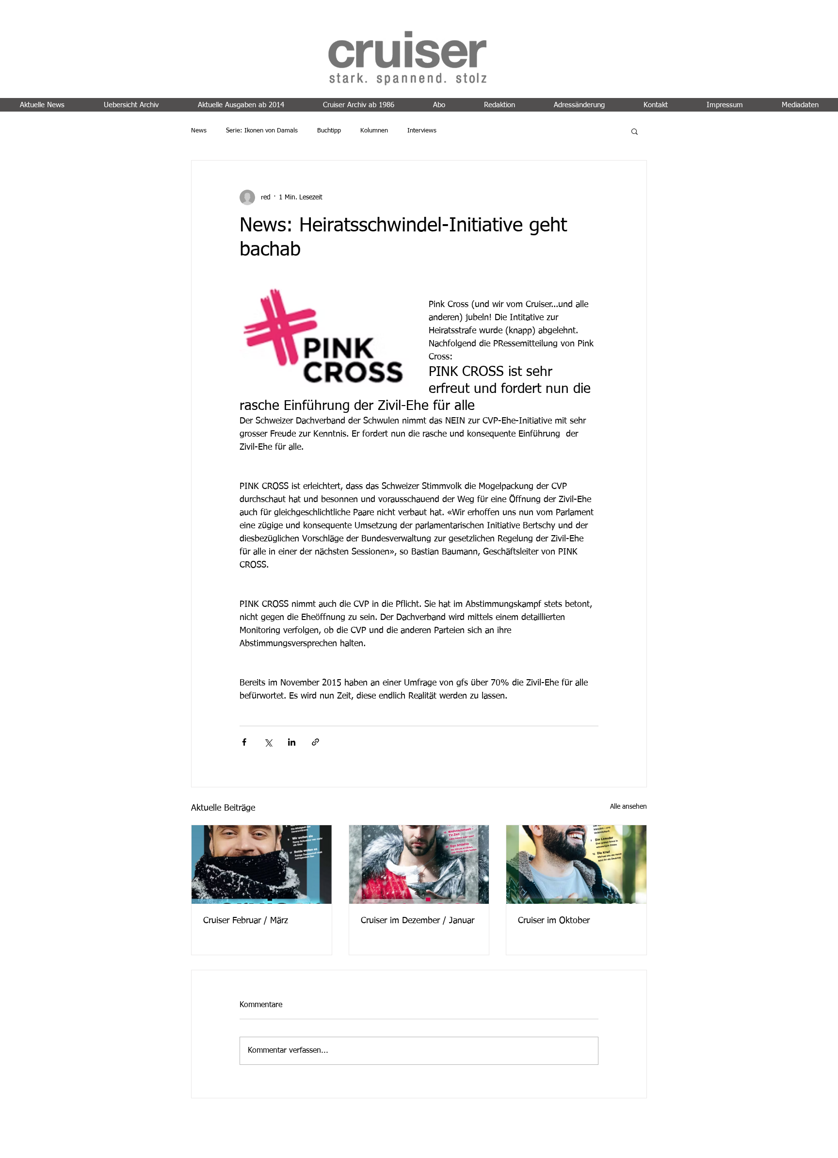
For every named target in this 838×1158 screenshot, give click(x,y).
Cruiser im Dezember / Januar (417, 920)
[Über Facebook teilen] (244, 742)
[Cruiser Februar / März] (262, 864)
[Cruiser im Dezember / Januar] (419, 864)
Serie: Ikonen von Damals (262, 131)
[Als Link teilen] (315, 742)
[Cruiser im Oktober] (576, 864)
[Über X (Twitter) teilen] (268, 742)
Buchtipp (329, 131)
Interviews (421, 131)
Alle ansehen (628, 806)
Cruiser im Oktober (554, 920)
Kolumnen (374, 131)
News (199, 131)
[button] (634, 131)
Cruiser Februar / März (245, 920)
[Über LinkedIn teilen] (291, 742)
